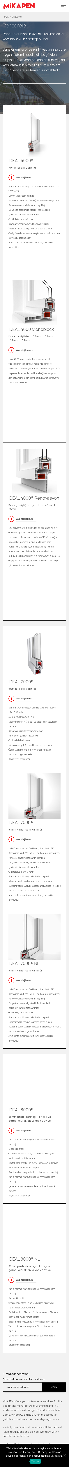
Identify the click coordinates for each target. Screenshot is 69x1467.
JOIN (54, 1387)
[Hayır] (64, 1455)
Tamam (35, 1461)
